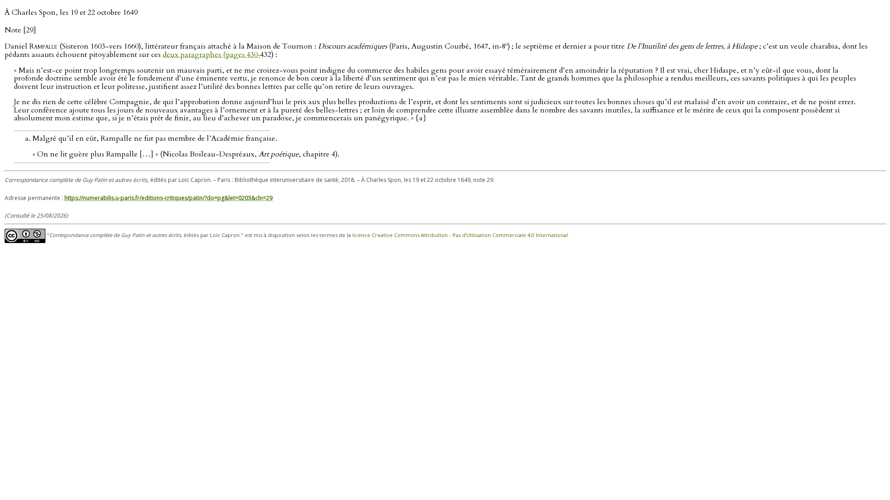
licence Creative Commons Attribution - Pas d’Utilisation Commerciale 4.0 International (460, 235)
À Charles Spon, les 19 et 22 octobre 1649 (71, 12)
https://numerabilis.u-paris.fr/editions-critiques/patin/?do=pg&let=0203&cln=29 (168, 198)
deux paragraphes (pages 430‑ (211, 55)
